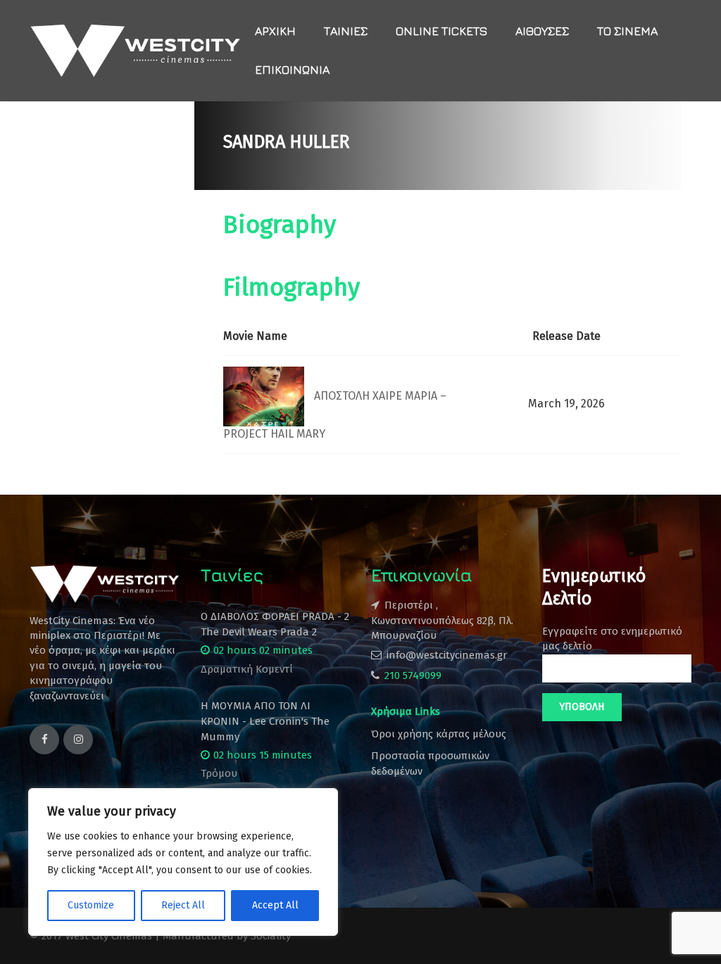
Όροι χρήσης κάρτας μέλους (438, 734)
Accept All (275, 905)
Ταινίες (346, 31)
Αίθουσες (542, 31)
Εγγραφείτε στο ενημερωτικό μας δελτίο (612, 638)
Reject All (183, 905)
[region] (183, 862)
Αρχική (275, 31)
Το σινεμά (627, 31)
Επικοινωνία (292, 70)
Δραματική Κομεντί (247, 669)
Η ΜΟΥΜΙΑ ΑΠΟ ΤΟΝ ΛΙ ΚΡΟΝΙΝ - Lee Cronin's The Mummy (265, 721)
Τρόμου (219, 773)
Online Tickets (441, 31)
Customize (91, 905)
